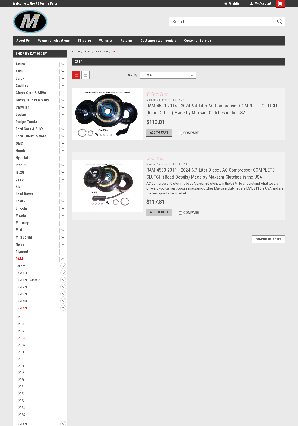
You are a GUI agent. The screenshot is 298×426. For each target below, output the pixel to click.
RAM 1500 (22, 273)
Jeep (20, 179)
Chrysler (22, 107)
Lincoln (21, 208)
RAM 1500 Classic (28, 280)
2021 (21, 387)
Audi (19, 71)
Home (76, 51)
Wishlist (234, 3)
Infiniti (21, 165)
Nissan (21, 244)
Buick (20, 78)
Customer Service (197, 40)
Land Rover (24, 194)
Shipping (84, 40)
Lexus (20, 201)
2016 (21, 352)
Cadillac (22, 85)
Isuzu (20, 172)
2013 (21, 331)
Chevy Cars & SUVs (31, 93)
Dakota (20, 266)
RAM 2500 (22, 287)
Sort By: (133, 75)
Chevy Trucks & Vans (32, 100)
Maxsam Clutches (156, 100)
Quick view (107, 137)
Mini (19, 230)
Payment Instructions (54, 40)
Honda (21, 150)
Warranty (105, 40)
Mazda (21, 215)
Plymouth (23, 251)
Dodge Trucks (27, 121)
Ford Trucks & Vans (31, 136)
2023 (21, 401)
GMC (19, 143)
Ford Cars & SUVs (30, 129)
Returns (126, 40)
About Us (23, 40)
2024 (21, 408)
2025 (21, 415)
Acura (20, 64)
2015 (21, 345)
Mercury (22, 223)
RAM (19, 259)
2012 (21, 324)
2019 (21, 373)
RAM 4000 (22, 301)
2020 (21, 380)
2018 (21, 366)
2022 (21, 394)
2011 (21, 317)
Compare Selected (268, 239)
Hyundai (22, 158)
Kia (18, 186)
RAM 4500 (22, 308)
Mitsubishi (24, 237)
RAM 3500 (22, 294)
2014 (21, 338)
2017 (21, 359)
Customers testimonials (158, 40)
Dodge (21, 114)
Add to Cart (159, 132)
